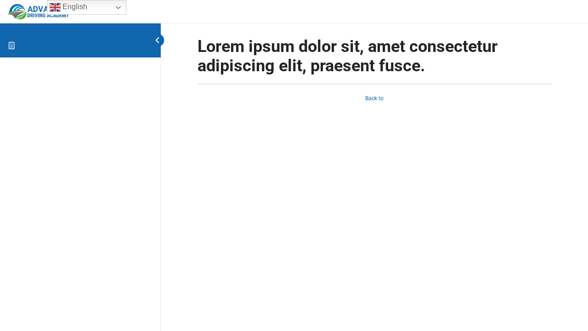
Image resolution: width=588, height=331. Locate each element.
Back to (374, 98)
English (74, 7)
